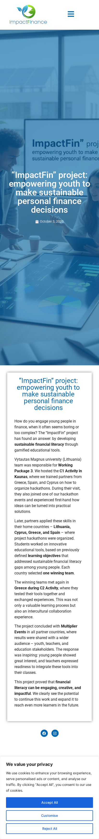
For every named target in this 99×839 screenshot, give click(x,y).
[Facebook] (44, 733)
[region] (49, 797)
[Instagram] (55, 733)
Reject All (49, 828)
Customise (49, 815)
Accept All (49, 802)
